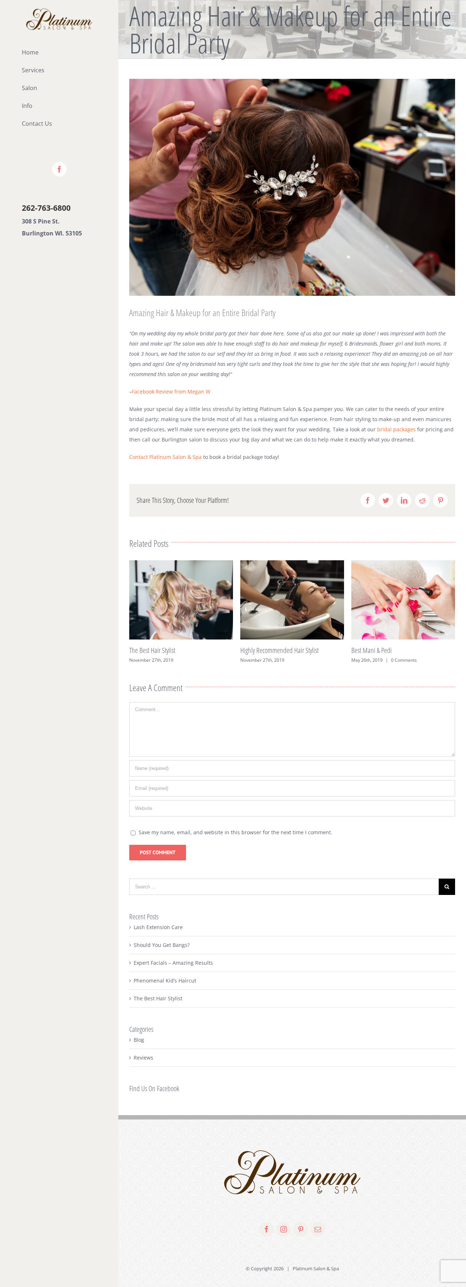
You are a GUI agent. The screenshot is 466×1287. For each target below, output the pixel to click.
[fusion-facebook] (266, 1229)
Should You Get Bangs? (162, 944)
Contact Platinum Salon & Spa (165, 456)
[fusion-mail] (318, 1229)
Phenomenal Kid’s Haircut (165, 980)
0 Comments (293, 660)
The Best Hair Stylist (158, 998)
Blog (139, 1039)
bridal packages (396, 429)
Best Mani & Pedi (260, 650)
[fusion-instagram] (283, 1229)
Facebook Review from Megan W (171, 391)
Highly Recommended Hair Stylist (168, 650)
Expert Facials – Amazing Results (389, 650)
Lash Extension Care (158, 927)
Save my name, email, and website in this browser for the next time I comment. (235, 832)
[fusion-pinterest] (300, 1229)
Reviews (143, 1057)
